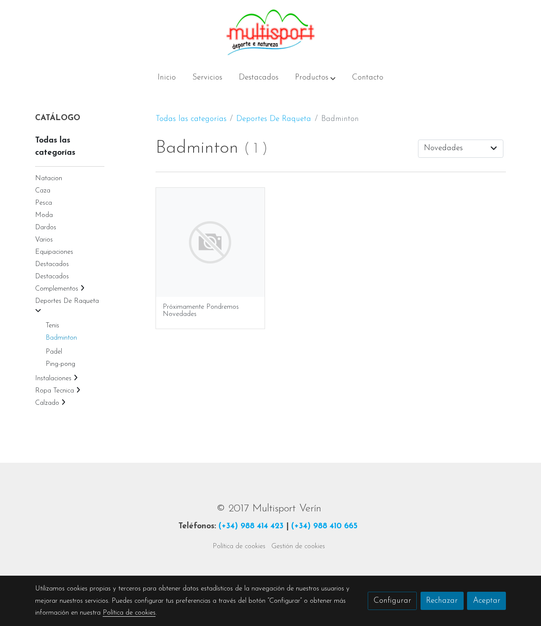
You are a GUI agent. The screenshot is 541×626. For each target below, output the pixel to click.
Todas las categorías (191, 119)
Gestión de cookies (298, 546)
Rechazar (442, 601)
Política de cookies (239, 546)
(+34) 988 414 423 (251, 526)
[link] (270, 32)
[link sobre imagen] (210, 242)
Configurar (392, 601)
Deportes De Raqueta (273, 119)
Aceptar (486, 601)
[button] (315, 78)
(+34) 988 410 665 (324, 526)
